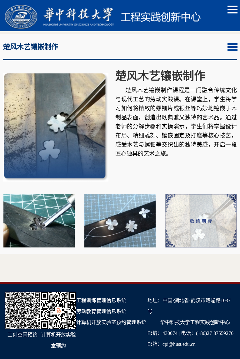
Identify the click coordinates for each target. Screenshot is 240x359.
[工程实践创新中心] (103, 8)
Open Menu (232, 9)
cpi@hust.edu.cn (179, 344)
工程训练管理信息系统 (101, 300)
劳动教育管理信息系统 (101, 311)
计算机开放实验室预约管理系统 (111, 322)
